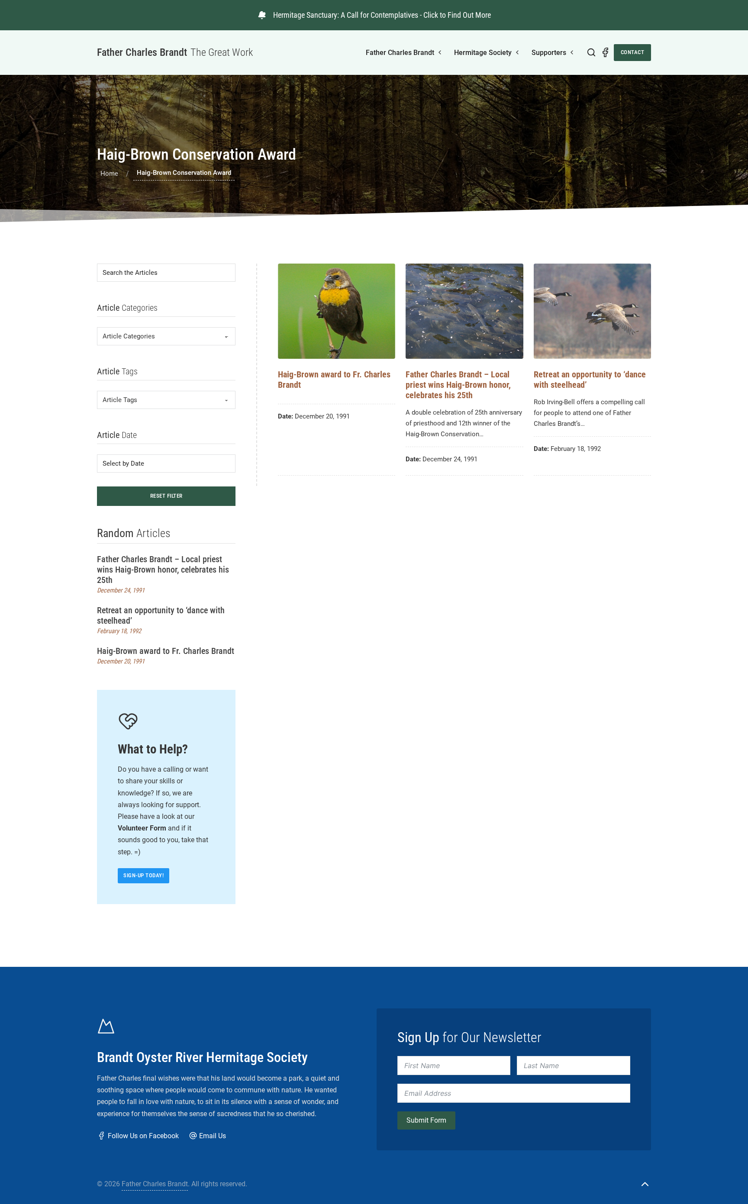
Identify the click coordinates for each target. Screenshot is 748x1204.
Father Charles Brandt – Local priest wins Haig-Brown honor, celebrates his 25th (163, 569)
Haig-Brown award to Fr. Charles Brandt (165, 651)
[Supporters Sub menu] (572, 52)
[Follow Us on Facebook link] (605, 52)
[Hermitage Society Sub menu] (517, 52)
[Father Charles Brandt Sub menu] (440, 52)
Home (109, 173)
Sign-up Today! (143, 875)
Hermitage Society (483, 52)
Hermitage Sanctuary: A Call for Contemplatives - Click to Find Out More (382, 14)
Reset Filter (166, 496)
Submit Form (426, 1120)
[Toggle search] (591, 52)
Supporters (549, 52)
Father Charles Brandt (400, 52)
